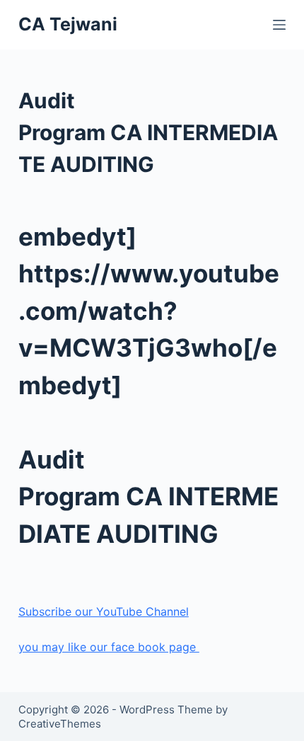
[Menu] (279, 24)
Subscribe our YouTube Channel (103, 611)
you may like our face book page (108, 647)
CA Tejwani (67, 24)
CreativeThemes (59, 723)
